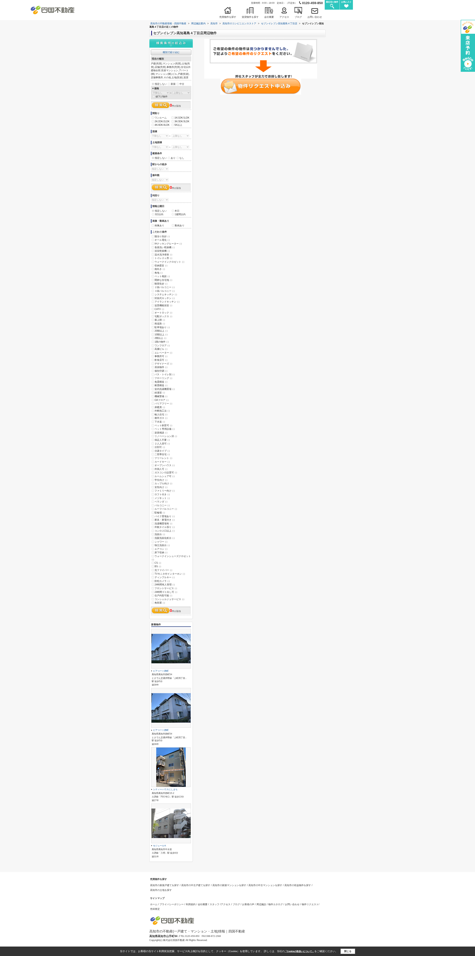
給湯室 (160, 392)
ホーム (154, 904)
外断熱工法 (162, 410)
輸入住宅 (161, 414)
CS (158, 562)
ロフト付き (162, 494)
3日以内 (159, 214)
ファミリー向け (165, 490)
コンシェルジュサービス (169, 599)
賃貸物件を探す (250, 17)
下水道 (160, 421)
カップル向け (163, 483)
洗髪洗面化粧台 (165, 538)
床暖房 (160, 407)
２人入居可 (162, 443)
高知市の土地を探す (161, 890)
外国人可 (161, 469)
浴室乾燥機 (162, 250)
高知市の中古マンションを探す (265, 885)
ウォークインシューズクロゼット (171, 558)
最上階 (160, 319)
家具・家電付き (165, 519)
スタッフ (215, 904)
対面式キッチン (165, 298)
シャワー (161, 541)
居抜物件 (161, 367)
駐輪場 (160, 512)
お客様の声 (248, 904)
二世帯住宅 (162, 454)
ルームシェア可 (165, 476)
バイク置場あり (165, 516)
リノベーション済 (166, 436)
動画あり (179, 225)
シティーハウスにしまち (165, 789)
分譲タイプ (162, 450)
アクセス (284, 17)
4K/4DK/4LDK (162, 125)
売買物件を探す (227, 17)
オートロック (163, 312)
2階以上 (160, 338)
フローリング (163, 378)
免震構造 (161, 381)
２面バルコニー (165, 287)
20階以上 (161, 330)
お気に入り (346, 2)
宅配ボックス (163, 316)
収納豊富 (161, 265)
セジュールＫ (159, 845)
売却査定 (155, 909)
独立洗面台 (162, 545)
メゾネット (162, 498)
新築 (173, 84)
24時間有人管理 (165, 584)
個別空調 (161, 370)
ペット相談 (162, 276)
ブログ (298, 17)
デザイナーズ (163, 363)
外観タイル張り (165, 527)
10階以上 (161, 334)
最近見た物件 (332, 2)
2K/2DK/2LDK (162, 121)
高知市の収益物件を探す (298, 885)
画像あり (159, 225)
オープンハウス (165, 465)
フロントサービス (166, 588)
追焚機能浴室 (163, 305)
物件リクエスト (310, 904)
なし (181, 158)
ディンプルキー (165, 577)
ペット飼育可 (163, 425)
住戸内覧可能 (163, 595)
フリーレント (163, 458)
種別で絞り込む (171, 52)
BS (158, 566)
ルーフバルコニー (166, 508)
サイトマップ (157, 898)
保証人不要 (162, 439)
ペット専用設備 (165, 429)
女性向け (161, 487)
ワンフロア (162, 345)
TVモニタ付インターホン (170, 573)
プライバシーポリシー (172, 904)
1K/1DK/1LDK (181, 117)
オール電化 (162, 240)
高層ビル (161, 349)
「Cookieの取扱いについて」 (299, 951)
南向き (160, 269)
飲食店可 (161, 360)
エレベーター (163, 352)
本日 (177, 210)
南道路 (160, 323)
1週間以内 (180, 214)
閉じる (347, 951)
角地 (159, 272)
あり (173, 158)
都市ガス (161, 418)
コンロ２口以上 (165, 530)
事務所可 (161, 356)
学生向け (161, 480)
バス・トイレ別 (165, 374)
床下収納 (161, 552)
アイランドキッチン (167, 301)
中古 (181, 84)
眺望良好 (161, 283)
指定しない (161, 84)
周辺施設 (261, 904)
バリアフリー (163, 403)
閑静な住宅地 (163, 280)
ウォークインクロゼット (169, 261)
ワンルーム (161, 117)
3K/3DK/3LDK (181, 121)
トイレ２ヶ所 (163, 258)
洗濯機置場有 (163, 523)
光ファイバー (163, 570)
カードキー (162, 461)
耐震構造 (161, 385)
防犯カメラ (162, 581)
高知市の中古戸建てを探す (196, 885)
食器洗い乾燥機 (165, 247)
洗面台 (160, 534)
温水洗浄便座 (163, 254)
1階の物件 (162, 341)
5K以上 (178, 125)
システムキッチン (166, 294)
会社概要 (269, 17)
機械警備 (161, 396)
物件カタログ (276, 904)
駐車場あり (162, 327)
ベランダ (161, 501)
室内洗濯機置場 (165, 389)
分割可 (160, 447)
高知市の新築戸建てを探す (165, 885)
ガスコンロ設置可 (166, 472)
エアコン (161, 549)
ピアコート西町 (161, 671)
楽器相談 (161, 432)
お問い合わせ (314, 17)
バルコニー (162, 505)
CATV (159, 309)
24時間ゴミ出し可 (166, 592)
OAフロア (161, 400)
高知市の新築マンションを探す (229, 885)
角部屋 (160, 602)
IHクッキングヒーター (168, 243)
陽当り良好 (162, 236)
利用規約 (191, 904)
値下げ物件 (161, 96)
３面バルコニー (165, 291)
